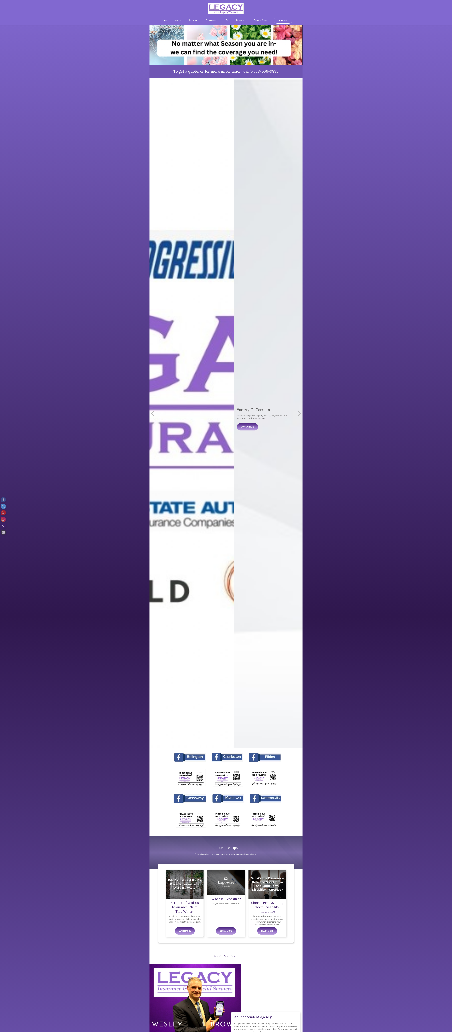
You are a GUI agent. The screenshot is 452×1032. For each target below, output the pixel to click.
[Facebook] (3, 499)
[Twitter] (3, 506)
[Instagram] (3, 519)
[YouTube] (3, 512)
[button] (164, 20)
